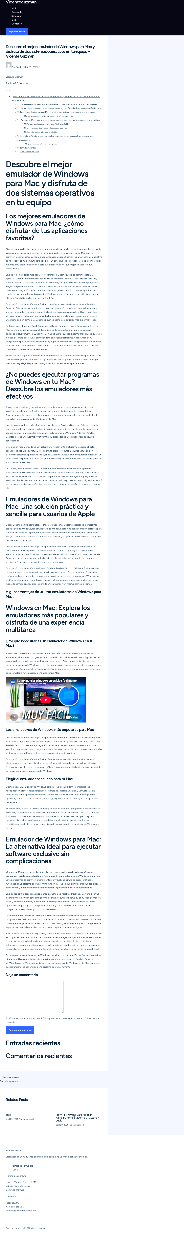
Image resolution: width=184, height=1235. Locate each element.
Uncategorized (27, 1119)
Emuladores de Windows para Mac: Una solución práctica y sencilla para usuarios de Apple (57, 112)
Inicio (14, 8)
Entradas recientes (28, 148)
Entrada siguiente (10, 1081)
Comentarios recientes (29, 152)
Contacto (17, 23)
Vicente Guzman (14, 76)
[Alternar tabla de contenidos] (8, 90)
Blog (14, 19)
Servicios (16, 16)
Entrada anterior (10, 1077)
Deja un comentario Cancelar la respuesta (41, 144)
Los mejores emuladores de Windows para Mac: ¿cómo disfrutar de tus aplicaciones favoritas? (59, 104)
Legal (15, 1169)
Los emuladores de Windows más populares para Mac (47, 128)
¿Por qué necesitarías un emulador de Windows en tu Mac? (48, 124)
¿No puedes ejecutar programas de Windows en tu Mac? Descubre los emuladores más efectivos (60, 108)
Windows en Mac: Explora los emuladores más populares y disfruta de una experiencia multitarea (60, 120)
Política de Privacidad (22, 1165)
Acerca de (17, 12)
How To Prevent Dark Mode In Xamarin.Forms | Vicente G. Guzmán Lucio (77, 1117)
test (8, 1114)
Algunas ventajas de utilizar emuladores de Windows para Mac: (50, 116)
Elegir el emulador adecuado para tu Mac (42, 132)
